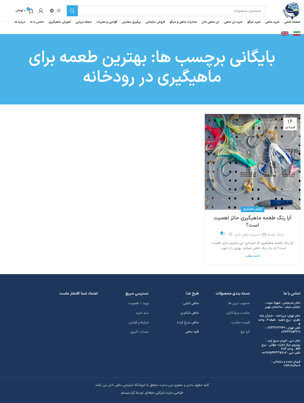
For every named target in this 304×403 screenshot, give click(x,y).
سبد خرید (142, 312)
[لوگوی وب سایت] (291, 10)
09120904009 (292, 366)
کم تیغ (245, 331)
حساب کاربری (139, 331)
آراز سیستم (128, 392)
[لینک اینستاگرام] (58, 11)
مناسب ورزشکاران (238, 312)
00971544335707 (274, 353)
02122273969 (276, 328)
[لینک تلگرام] (51, 11)
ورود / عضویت (138, 303)
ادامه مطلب (252, 256)
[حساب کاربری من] (41, 11)
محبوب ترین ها (239, 303)
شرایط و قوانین (138, 322)
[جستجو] (72, 10)
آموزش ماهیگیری (252, 209)
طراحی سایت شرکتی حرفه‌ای (164, 392)
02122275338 (290, 332)
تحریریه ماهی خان (248, 234)
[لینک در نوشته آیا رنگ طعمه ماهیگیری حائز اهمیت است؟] (252, 162)
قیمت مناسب (240, 322)
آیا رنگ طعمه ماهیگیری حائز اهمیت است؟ (253, 221)
